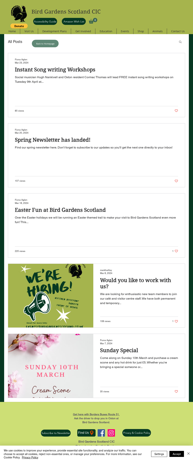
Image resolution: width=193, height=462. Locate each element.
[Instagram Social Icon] (111, 433)
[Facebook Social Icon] (101, 433)
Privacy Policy (30, 457)
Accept (177, 454)
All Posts (15, 41)
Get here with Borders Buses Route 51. (96, 414)
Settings (159, 454)
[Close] (188, 454)
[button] (93, 21)
